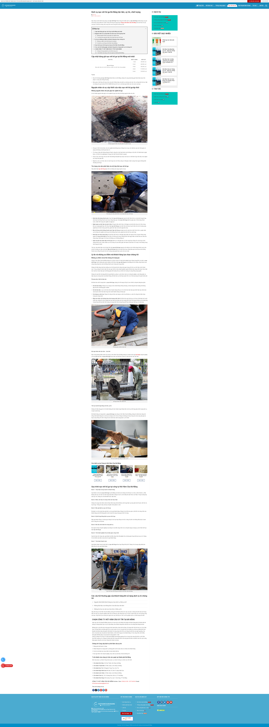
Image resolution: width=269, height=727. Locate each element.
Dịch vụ (94, 14)
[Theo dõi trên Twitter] (263, 1)
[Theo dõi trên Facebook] (93, 690)
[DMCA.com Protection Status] (161, 710)
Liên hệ (261, 5)
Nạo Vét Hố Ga (232, 5)
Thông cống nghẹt (220, 5)
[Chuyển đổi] (92, 602)
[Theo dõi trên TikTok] (96, 690)
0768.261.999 (124, 681)
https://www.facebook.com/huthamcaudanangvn (102, 711)
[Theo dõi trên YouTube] (267, 1)
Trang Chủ (201, 5)
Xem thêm (97, 480)
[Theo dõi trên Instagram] (161, 702)
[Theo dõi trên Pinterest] (265, 1)
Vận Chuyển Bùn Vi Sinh (244, 5)
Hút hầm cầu (209, 5)
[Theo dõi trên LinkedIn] (103, 690)
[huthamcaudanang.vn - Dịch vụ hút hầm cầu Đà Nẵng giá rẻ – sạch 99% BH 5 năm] (8, 5)
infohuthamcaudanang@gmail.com (100, 683)
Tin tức (254, 5)
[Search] (266, 5)
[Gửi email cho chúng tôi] (264, 1)
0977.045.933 (132, 681)
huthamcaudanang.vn (97, 708)
